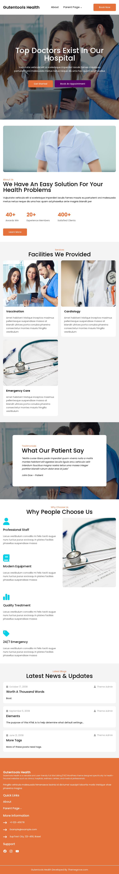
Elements (13, 716)
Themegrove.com (78, 869)
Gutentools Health (21, 7)
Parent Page (71, 7)
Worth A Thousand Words (25, 692)
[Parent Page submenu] (81, 7)
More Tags (14, 740)
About (55, 7)
